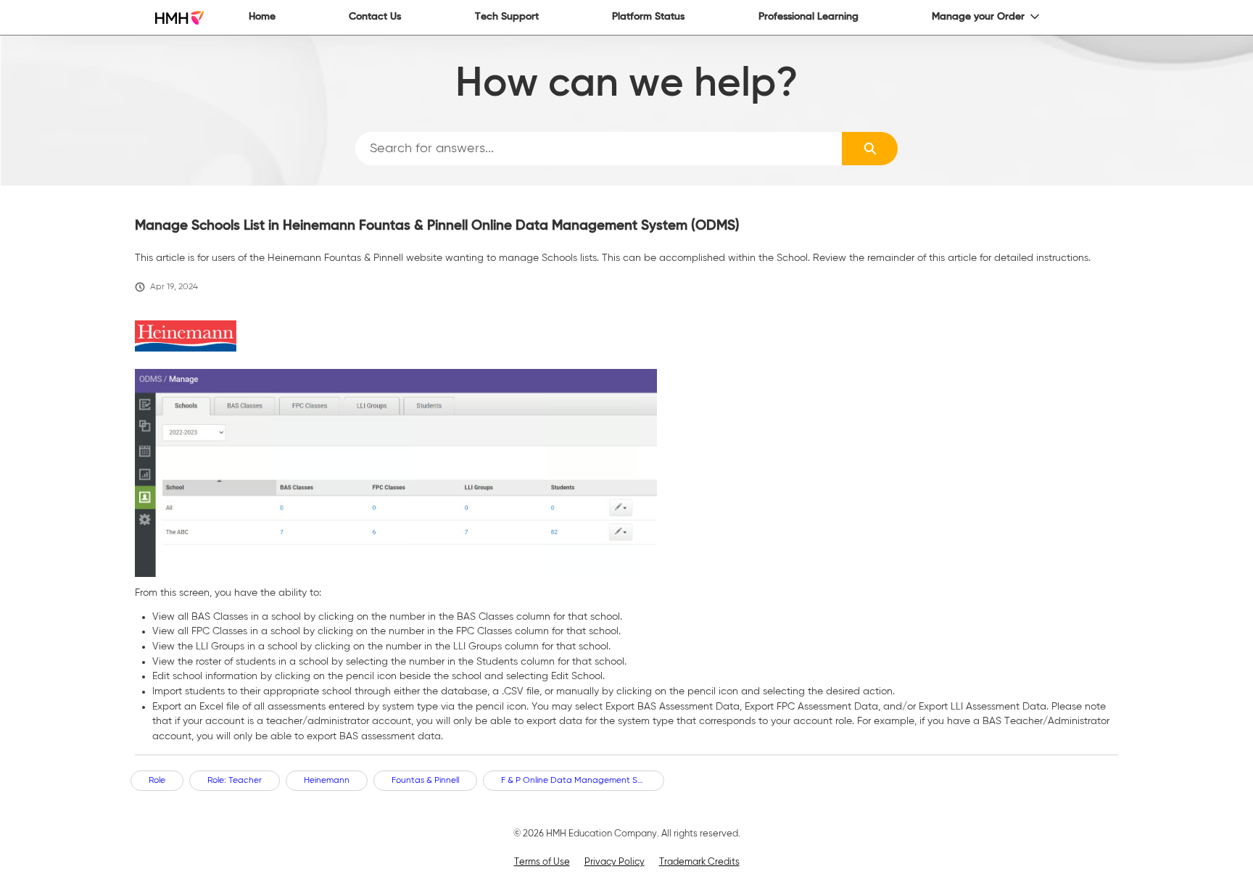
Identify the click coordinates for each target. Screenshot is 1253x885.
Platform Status (648, 17)
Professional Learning (808, 17)
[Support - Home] (179, 18)
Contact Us (375, 17)
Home (262, 17)
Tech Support (507, 17)
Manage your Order (978, 17)
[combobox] (599, 148)
